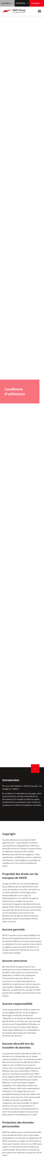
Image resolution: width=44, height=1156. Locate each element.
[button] (39, 11)
